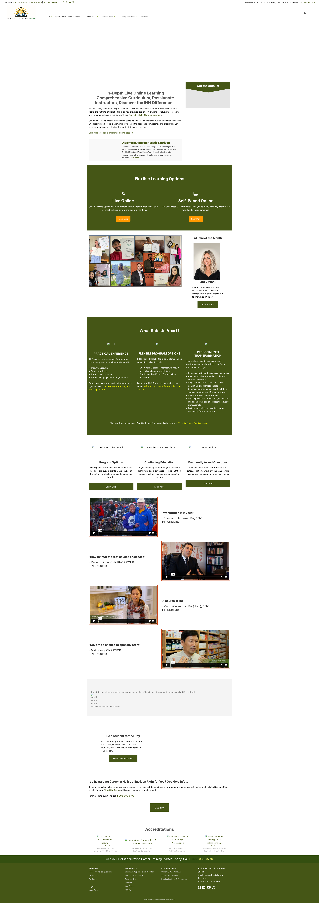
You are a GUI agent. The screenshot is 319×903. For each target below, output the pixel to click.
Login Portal (93, 890)
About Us (46, 16)
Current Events (107, 16)
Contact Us (144, 16)
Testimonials (94, 875)
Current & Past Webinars (171, 872)
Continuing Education (126, 16)
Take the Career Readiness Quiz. (193, 423)
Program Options (132, 879)
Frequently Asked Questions (100, 872)
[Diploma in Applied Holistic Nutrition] (104, 150)
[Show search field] (307, 13)
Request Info (171, 67)
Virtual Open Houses (169, 875)
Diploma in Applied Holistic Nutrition (146, 142)
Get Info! (159, 807)
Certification (130, 886)
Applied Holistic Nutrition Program (68, 16)
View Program (148, 67)
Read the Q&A (207, 304)
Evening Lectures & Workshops (174, 879)
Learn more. (134, 158)
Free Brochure (35, 2)
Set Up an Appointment (123, 758)
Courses (128, 883)
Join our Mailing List (52, 2)
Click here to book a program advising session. (111, 133)
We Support (93, 879)
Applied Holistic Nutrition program (145, 115)
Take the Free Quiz (306, 2)
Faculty (128, 890)
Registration (91, 16)
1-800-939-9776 (20, 2)
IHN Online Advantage (134, 875)
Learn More (123, 219)
